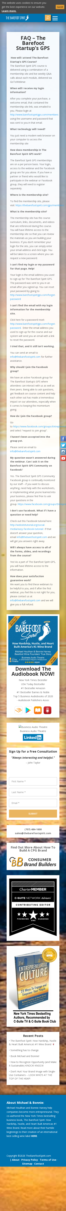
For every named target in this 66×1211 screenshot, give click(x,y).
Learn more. (9, 10)
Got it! (60, 6)
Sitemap (27, 1163)
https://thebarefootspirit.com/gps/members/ (40, 205)
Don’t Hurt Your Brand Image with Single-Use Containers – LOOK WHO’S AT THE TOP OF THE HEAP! (32, 1075)
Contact (39, 1163)
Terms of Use (48, 1159)
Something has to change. (24, 1050)
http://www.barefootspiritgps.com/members (34, 114)
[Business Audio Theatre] (33, 727)
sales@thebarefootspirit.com (33, 833)
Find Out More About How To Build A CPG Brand (33, 848)
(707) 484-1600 (33, 829)
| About (14, 1159)
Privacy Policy (29, 1159)
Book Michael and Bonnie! (24, 1056)
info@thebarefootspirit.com (25, 356)
